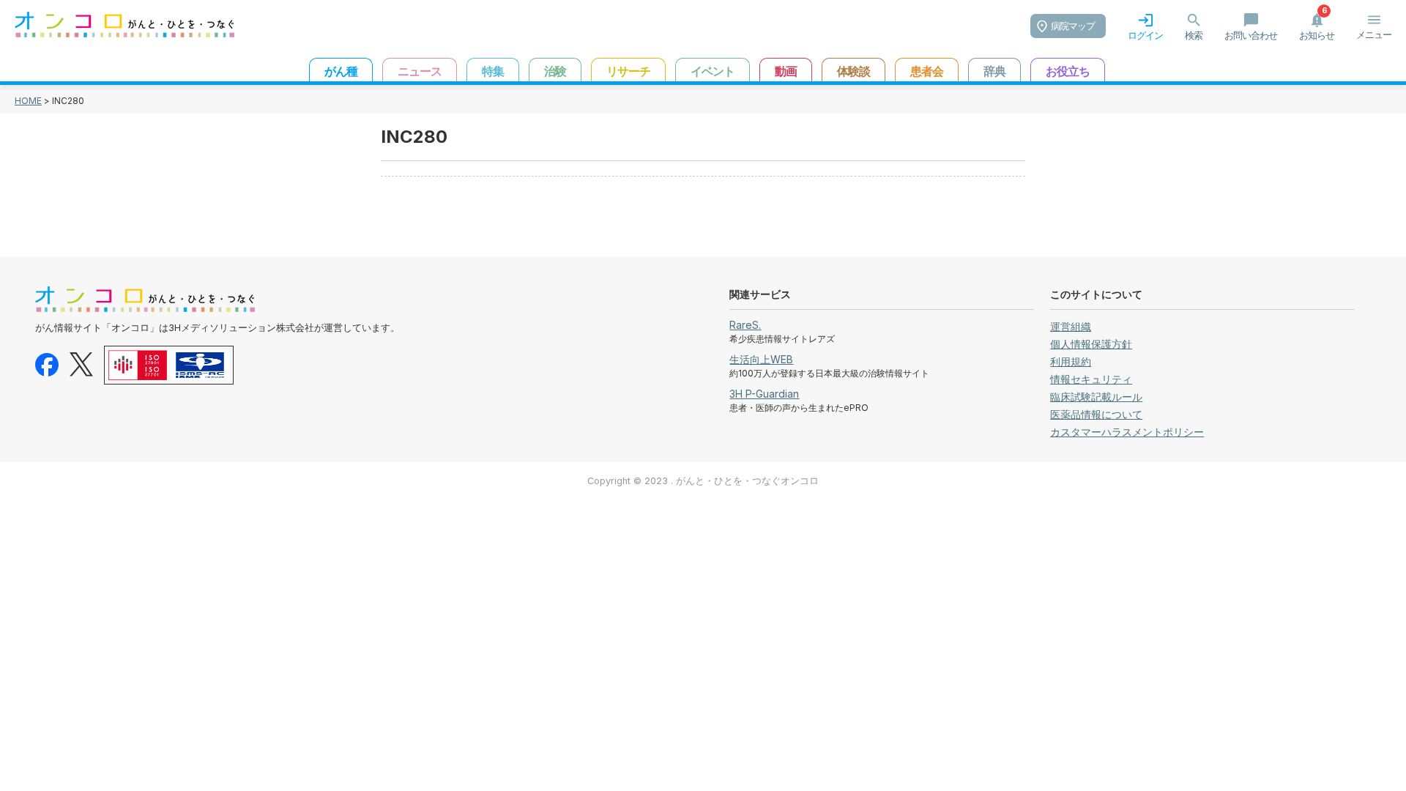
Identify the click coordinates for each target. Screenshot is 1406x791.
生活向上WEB (761, 359)
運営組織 (1070, 326)
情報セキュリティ (1091, 379)
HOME (28, 100)
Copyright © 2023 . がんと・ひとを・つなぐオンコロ (703, 480)
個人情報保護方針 (1091, 344)
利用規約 (1070, 361)
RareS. (745, 325)
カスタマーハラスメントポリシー (1127, 432)
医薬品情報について (1096, 414)
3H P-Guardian (764, 393)
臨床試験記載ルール (1096, 396)
